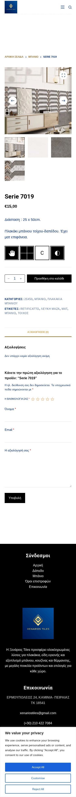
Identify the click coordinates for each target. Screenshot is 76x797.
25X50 (28, 299)
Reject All (38, 789)
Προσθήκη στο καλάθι (49, 278)
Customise (38, 778)
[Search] (70, 7)
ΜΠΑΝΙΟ (40, 299)
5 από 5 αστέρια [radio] (52, 399)
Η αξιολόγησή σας (18, 450)
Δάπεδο (38, 570)
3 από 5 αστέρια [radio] (42, 399)
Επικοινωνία (38, 587)
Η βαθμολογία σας (17, 398)
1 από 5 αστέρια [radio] (32, 399)
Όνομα (10, 409)
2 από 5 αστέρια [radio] (37, 399)
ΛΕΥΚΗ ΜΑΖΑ (50, 308)
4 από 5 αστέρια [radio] (47, 399)
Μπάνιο (38, 576)
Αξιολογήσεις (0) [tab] (38, 332)
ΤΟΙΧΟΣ (23, 313)
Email (9, 429)
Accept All (38, 767)
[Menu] (62, 7)
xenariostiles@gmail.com (38, 713)
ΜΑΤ (64, 308)
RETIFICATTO (29, 308)
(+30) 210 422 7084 (38, 723)
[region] (38, 762)
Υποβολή (15, 498)
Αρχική (38, 565)
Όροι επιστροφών (38, 581)
